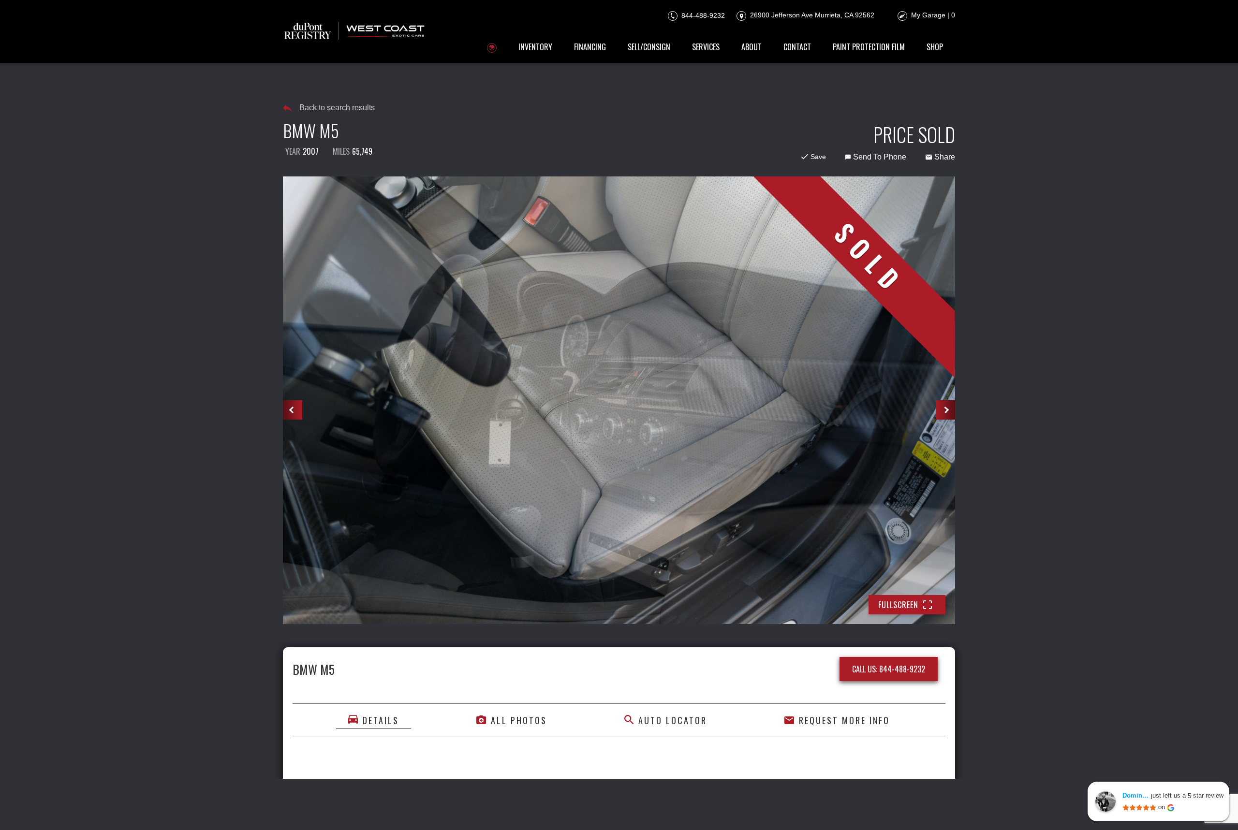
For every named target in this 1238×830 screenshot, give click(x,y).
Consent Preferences (680, 809)
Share (944, 157)
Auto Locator (672, 720)
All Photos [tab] (519, 720)
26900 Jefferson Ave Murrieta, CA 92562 (811, 15)
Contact (797, 47)
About (751, 47)
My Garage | (933, 15)
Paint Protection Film (869, 47)
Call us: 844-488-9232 (888, 669)
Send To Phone (879, 157)
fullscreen (898, 605)
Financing (590, 47)
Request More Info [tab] (844, 720)
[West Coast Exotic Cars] (355, 31)
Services (706, 47)
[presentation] (292, 410)
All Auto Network (922, 809)
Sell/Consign (649, 47)
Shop (935, 47)
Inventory (535, 47)
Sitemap (737, 809)
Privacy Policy (487, 809)
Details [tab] (381, 720)
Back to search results (337, 107)
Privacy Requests (605, 809)
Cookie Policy (544, 809)
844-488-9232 (702, 15)
